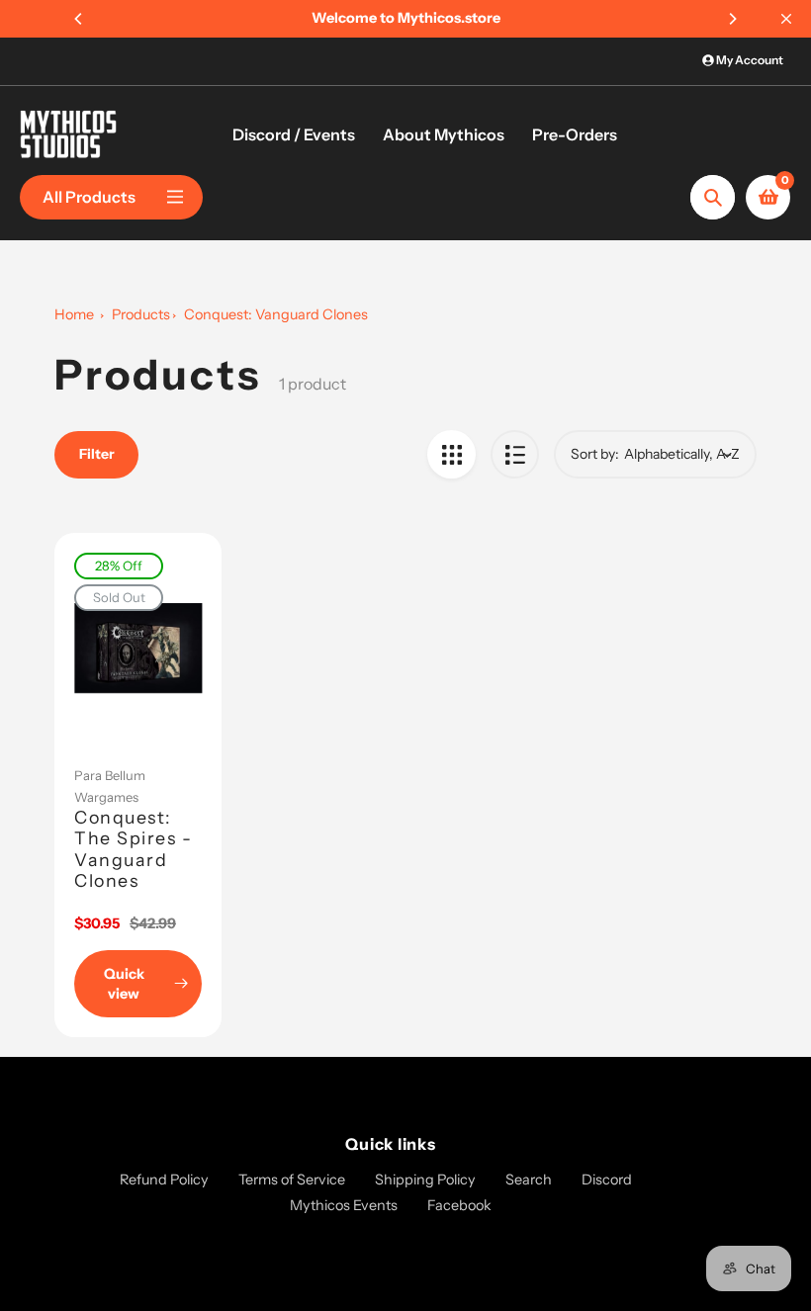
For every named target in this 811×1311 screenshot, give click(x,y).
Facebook (459, 1205)
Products (141, 314)
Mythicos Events (344, 1205)
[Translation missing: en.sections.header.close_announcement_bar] (786, 19)
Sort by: (595, 454)
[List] (515, 454)
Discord (607, 1179)
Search (528, 1179)
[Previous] (79, 19)
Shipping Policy (425, 1179)
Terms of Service (291, 1179)
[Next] (732, 19)
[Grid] (451, 454)
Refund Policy (164, 1179)
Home (74, 314)
